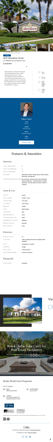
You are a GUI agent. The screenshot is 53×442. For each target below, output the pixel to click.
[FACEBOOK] (23, 437)
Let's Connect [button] (26, 361)
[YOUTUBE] (30, 437)
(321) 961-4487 (26, 128)
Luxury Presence (35, 430)
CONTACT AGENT (26, 142)
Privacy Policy (32, 432)
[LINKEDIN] (26, 437)
